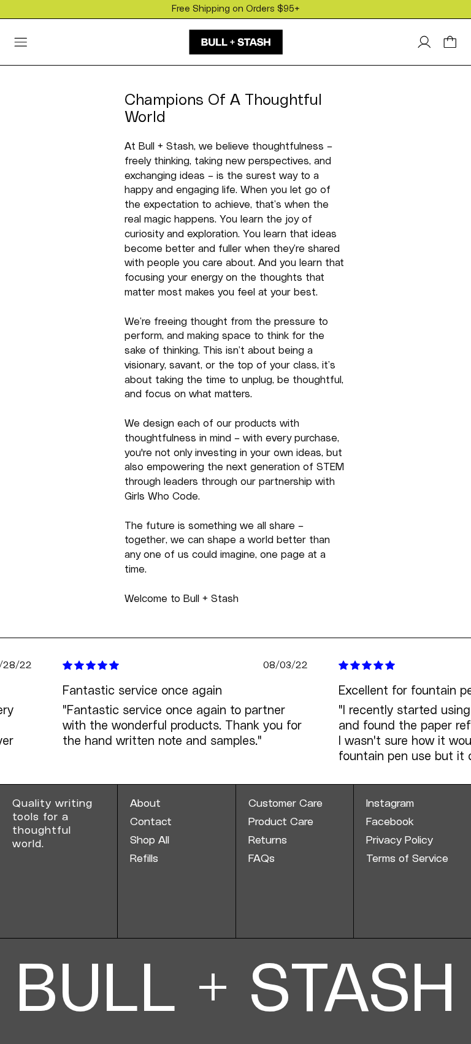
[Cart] (450, 42)
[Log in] (424, 42)
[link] (176, 803)
